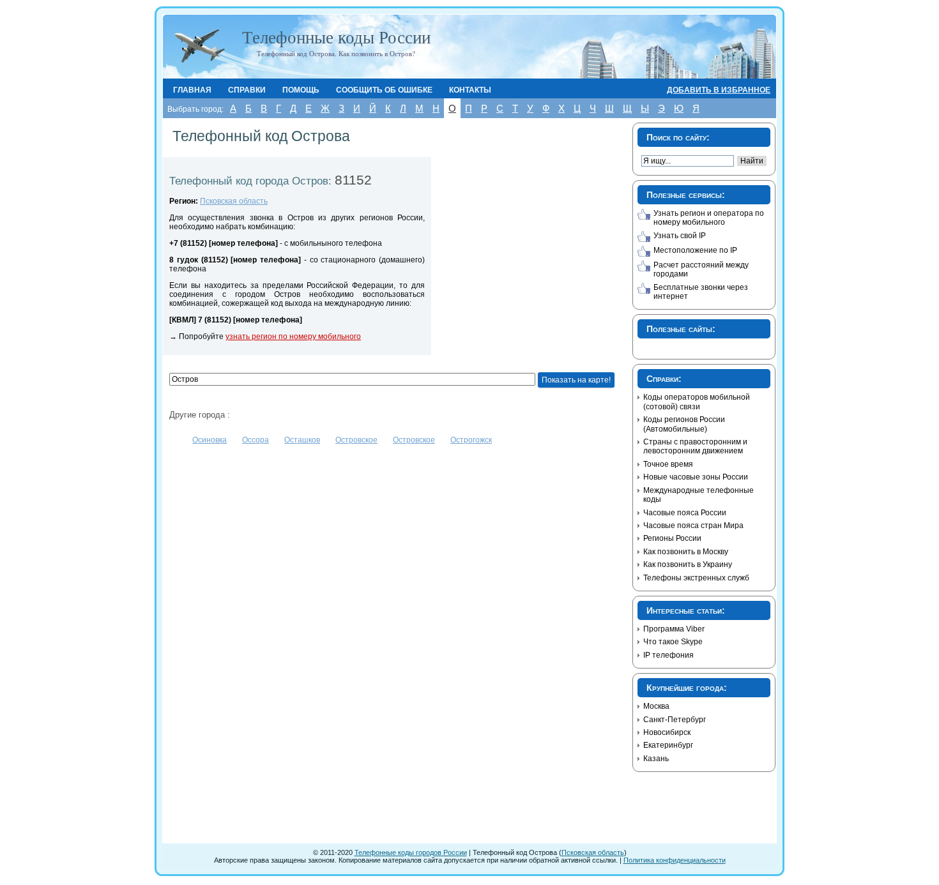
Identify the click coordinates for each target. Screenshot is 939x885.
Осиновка (209, 439)
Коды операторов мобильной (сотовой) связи (696, 402)
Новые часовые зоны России (695, 477)
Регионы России (672, 538)
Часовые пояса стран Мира (693, 525)
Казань (656, 758)
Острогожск (471, 439)
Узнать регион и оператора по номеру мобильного (708, 218)
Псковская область (234, 201)
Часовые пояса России (684, 512)
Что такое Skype (673, 641)
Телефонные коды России (336, 37)
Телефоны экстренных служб (696, 577)
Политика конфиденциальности (674, 860)
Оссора (255, 439)
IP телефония (668, 655)
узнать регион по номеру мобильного (293, 336)
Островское (356, 439)
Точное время (668, 464)
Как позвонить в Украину (687, 564)
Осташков (302, 439)
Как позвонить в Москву (685, 551)
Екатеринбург (668, 745)
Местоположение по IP (695, 250)
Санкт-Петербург (674, 719)
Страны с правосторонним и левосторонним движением (695, 446)
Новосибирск (667, 732)
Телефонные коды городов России (411, 852)
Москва (656, 706)
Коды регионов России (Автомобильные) (684, 424)
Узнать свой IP (679, 235)
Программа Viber (674, 628)
